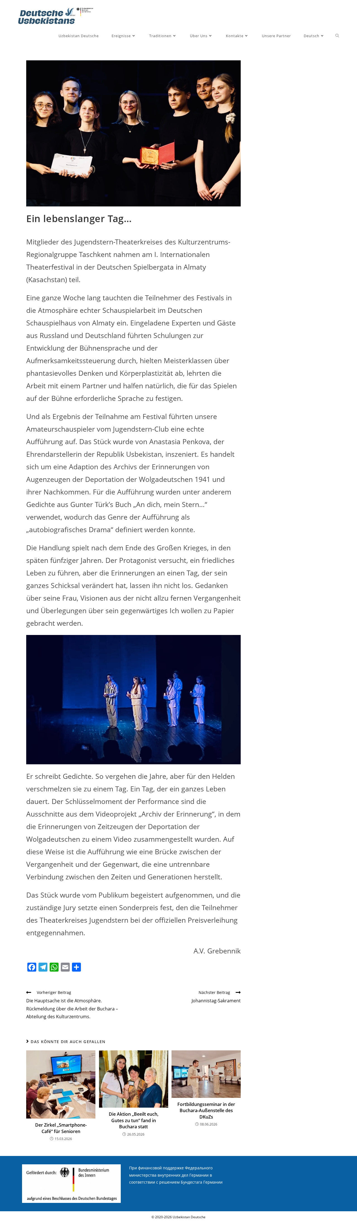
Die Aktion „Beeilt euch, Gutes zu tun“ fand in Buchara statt (133, 1120)
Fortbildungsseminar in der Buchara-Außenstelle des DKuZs (206, 1110)
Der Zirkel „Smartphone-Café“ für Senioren (61, 1128)
